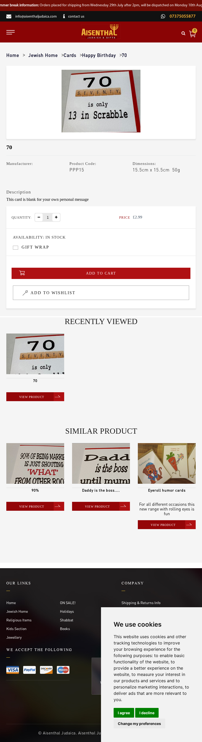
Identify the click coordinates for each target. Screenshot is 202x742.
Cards (70, 55)
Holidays (67, 611)
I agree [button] (124, 713)
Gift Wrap (35, 247)
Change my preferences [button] (139, 723)
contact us (76, 17)
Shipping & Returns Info (141, 602)
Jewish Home (43, 55)
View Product (31, 397)
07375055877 (182, 16)
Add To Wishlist (53, 293)
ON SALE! (67, 602)
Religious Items (19, 619)
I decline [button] (146, 713)
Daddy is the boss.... (101, 490)
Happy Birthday (99, 55)
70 (35, 380)
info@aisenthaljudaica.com (36, 17)
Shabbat (66, 619)
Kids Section (16, 628)
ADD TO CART (101, 273)
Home (12, 55)
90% (35, 490)
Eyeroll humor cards (167, 490)
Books (65, 628)
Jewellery (14, 637)
